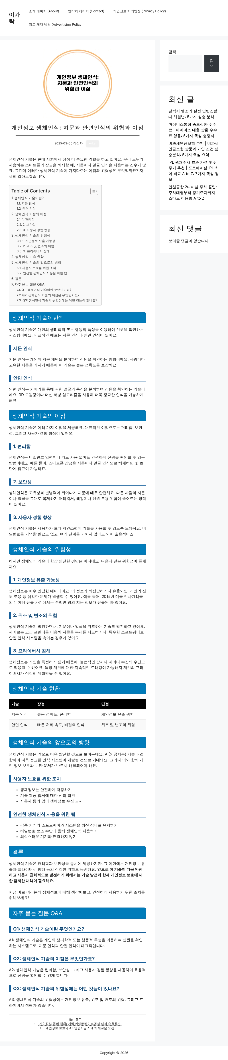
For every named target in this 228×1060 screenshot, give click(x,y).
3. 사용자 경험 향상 (36, 230)
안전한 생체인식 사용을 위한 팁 (45, 273)
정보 (78, 1019)
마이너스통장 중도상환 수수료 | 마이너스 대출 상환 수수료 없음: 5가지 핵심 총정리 (193, 130)
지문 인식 (28, 203)
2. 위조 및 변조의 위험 (38, 246)
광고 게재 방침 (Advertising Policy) (56, 24)
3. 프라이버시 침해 (36, 251)
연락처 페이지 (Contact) (86, 11)
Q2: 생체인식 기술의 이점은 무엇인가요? (50, 295)
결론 (18, 279)
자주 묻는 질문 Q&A (29, 284)
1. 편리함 (28, 219)
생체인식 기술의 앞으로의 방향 (38, 262)
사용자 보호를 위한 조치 (39, 268)
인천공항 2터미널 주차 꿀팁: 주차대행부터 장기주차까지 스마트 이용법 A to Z (193, 192)
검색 (172, 52)
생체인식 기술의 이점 (31, 214)
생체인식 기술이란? (29, 198)
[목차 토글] (92, 191)
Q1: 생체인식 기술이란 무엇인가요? (46, 290)
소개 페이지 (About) (44, 11)
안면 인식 (29, 208)
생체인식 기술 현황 (29, 257)
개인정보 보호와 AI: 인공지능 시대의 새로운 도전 (80, 1028)
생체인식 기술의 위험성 (32, 235)
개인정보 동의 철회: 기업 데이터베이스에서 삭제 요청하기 (79, 1023)
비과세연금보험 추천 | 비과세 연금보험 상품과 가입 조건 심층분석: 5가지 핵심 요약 (194, 149)
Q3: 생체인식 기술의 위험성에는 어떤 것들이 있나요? (59, 300)
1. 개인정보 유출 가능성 (38, 241)
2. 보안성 (29, 224)
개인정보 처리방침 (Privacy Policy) (139, 11)
